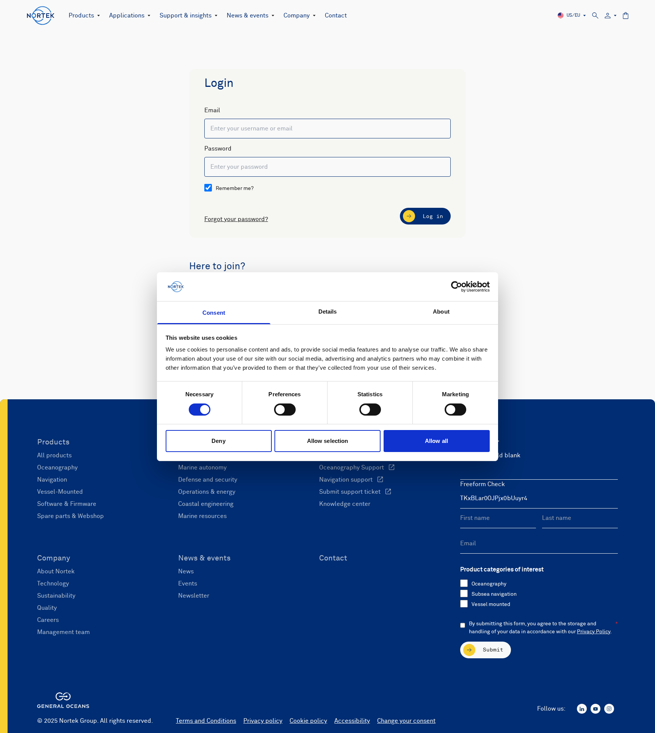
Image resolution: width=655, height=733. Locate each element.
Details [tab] (327, 311)
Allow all (436, 441)
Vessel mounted (491, 604)
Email (212, 110)
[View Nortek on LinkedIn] (582, 708)
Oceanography (489, 584)
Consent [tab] (213, 312)
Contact (336, 16)
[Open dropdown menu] (97, 16)
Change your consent (406, 721)
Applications (126, 16)
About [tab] (441, 311)
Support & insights (186, 16)
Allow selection (327, 441)
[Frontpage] (41, 15)
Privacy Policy (593, 631)
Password (218, 149)
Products (81, 16)
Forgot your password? (236, 219)
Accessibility (352, 721)
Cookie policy (308, 721)
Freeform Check (482, 484)
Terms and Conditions (206, 721)
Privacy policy (262, 721)
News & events (247, 16)
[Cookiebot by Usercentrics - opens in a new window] (456, 286)
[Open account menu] (611, 16)
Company (297, 16)
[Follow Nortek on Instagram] (609, 708)
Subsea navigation (494, 594)
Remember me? (235, 188)
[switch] (285, 409)
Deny (218, 441)
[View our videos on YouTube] (595, 708)
